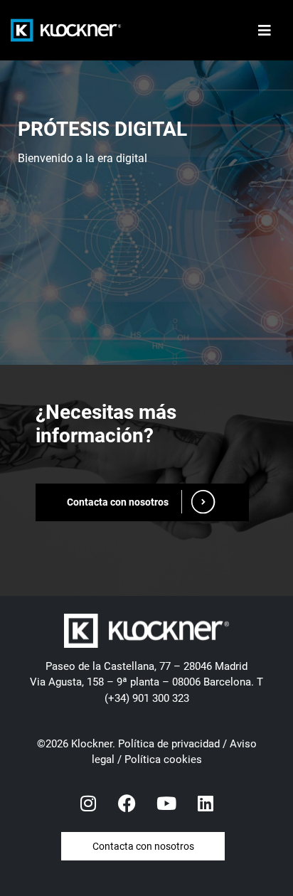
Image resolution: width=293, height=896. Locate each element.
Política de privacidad (169, 743)
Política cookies (163, 759)
